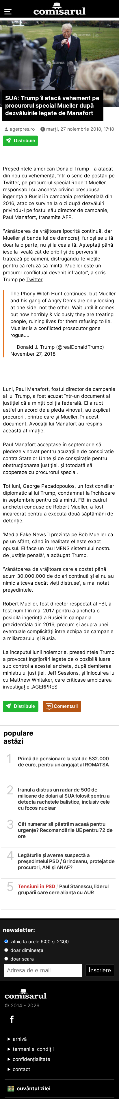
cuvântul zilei (33, 1088)
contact (21, 1069)
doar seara (21, 959)
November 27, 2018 (32, 354)
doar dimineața (26, 950)
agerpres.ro (22, 129)
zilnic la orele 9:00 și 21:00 (39, 941)
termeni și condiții (33, 1049)
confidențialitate (31, 1059)
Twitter (34, 279)
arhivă (20, 1039)
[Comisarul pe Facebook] (12, 1018)
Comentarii (65, 706)
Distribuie (24, 140)
